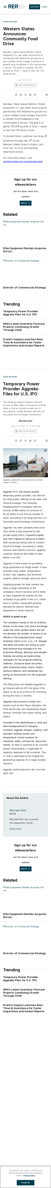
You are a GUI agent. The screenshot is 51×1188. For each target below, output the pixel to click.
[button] (5, 7)
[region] (25, 1177)
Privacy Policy (29, 1175)
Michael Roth (25, 420)
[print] (46, 94)
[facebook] (16, 94)
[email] (35, 94)
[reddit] (30, 94)
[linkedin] (20, 94)
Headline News (10, 22)
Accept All (25, 1183)
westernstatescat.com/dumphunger (23, 161)
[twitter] (25, 94)
